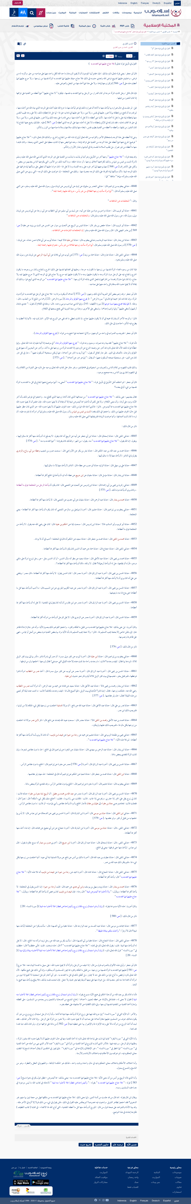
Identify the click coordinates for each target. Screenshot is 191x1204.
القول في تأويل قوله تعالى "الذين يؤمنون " (157, 81)
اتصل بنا (22, 1168)
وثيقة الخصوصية (45, 1168)
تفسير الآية (132, 1144)
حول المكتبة (85, 26)
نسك (136, 1182)
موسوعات (127, 13)
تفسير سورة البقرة (154, 32)
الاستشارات (94, 13)
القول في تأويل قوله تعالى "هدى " (159, 68)
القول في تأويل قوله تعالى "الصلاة (159, 100)
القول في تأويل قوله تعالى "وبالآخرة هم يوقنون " (159, 128)
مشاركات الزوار (101, 1182)
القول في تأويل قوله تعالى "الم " (160, 49)
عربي (177, 3)
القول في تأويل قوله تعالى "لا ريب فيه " (157, 61)
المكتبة (72, 13)
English (134, 3)
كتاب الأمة (105, 26)
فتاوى (178, 1187)
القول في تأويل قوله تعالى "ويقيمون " (158, 94)
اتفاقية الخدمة (32, 1168)
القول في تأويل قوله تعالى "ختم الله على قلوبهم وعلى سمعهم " (159, 179)
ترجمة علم (118, 1144)
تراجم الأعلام (18, 26)
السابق (26, 1126)
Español (167, 3)
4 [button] (130, 56)
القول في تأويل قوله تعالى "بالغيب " (159, 87)
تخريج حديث (85, 1144)
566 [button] (111, 56)
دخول (16, 3)
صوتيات (178, 1177)
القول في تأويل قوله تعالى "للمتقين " (159, 74)
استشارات (176, 1192)
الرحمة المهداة (132, 1172)
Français (145, 3)
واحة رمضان (133, 1177)
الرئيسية (138, 13)
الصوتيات (83, 13)
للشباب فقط (132, 1187)
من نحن (14, 1168)
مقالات (116, 13)
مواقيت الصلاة (101, 1177)
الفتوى (105, 13)
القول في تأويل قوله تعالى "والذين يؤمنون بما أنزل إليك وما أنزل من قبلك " (158, 118)
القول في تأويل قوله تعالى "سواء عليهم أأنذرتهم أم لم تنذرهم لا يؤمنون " (159, 169)
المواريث (62, 13)
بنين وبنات (51, 13)
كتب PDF (124, 26)
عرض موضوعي (41, 26)
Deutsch (156, 3)
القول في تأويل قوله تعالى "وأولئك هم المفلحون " (159, 149)
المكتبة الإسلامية (160, 25)
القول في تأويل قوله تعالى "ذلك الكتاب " (157, 55)
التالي (20, 1126)
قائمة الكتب (63, 26)
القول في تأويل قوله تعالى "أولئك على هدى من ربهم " (158, 138)
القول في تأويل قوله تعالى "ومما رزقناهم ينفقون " (159, 108)
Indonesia (122, 3)
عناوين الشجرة (102, 1144)
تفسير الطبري (166, 32)
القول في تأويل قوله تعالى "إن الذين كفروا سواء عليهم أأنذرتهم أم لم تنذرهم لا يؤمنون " (158, 159)
